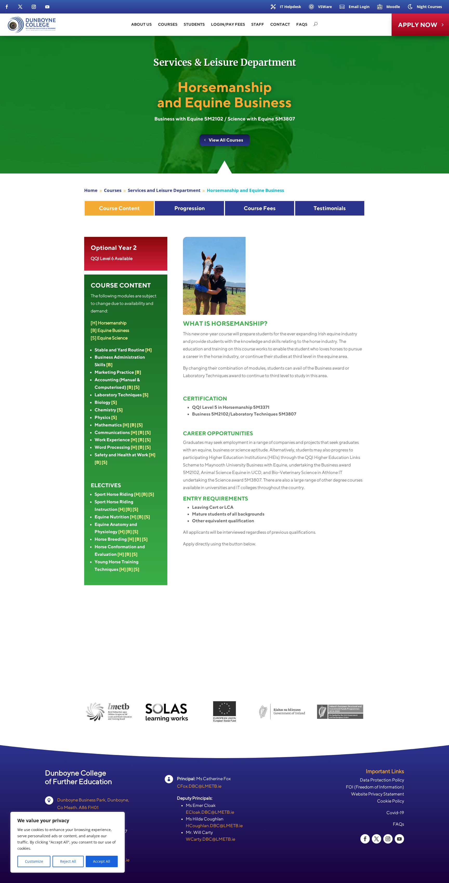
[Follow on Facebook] (7, 7)
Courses (167, 24)
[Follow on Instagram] (34, 7)
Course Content (119, 208)
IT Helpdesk (290, 6)
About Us (141, 24)
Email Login (359, 6)
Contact (280, 24)
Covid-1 (393, 812)
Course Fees (260, 208)
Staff (257, 24)
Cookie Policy (390, 801)
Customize (34, 861)
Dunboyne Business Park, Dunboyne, (93, 799)
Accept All (101, 861)
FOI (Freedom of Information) (375, 787)
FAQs (301, 24)
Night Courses (429, 6)
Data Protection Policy (382, 779)
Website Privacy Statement (377, 794)
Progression (189, 208)
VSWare (325, 6)
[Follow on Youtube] (47, 7)
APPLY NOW (417, 24)
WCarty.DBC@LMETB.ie (210, 839)
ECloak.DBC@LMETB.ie (210, 812)
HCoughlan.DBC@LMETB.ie (214, 825)
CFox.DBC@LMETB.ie (199, 786)
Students (194, 24)
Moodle (393, 6)
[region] (67, 842)
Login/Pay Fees (228, 24)
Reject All (68, 861)
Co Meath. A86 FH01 (77, 807)
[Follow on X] (20, 7)
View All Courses (226, 140)
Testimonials (330, 208)
